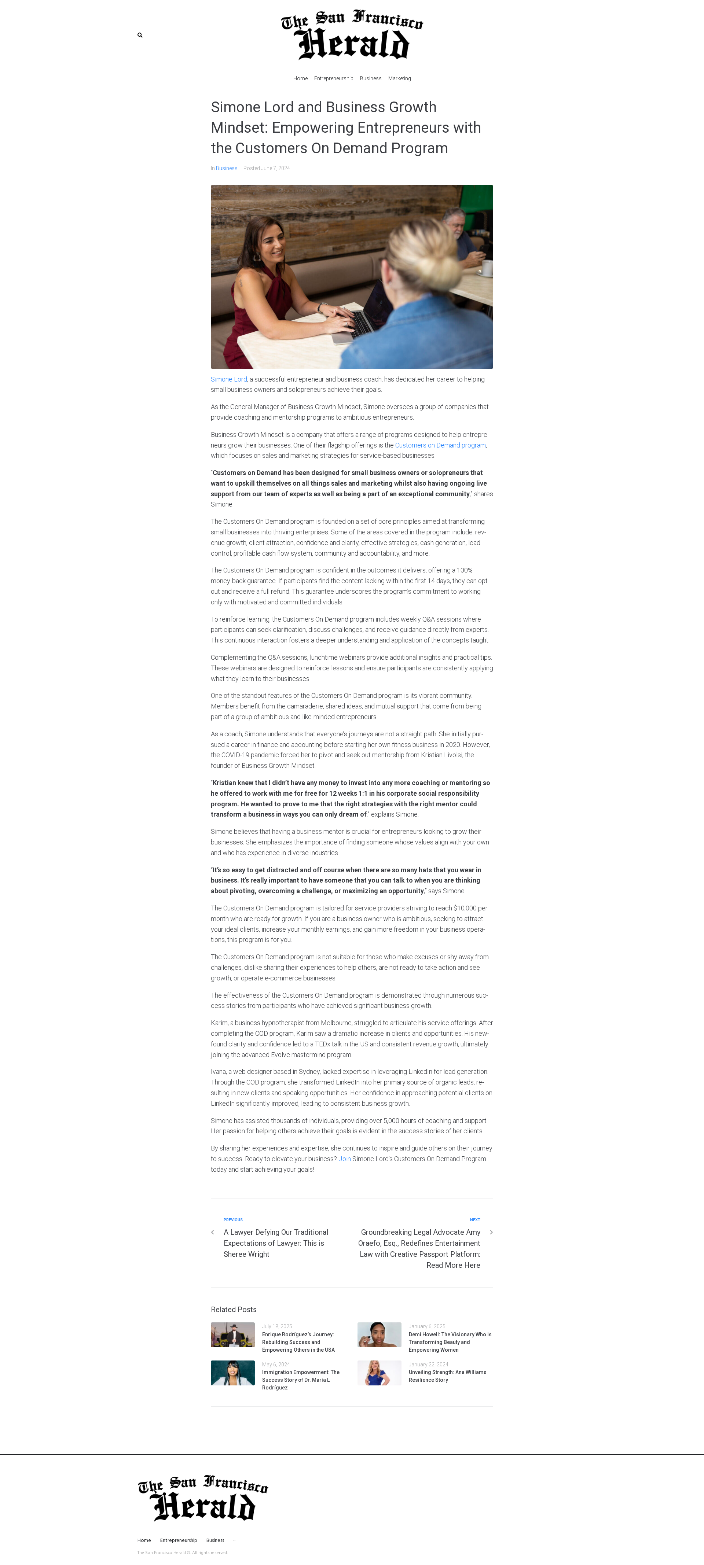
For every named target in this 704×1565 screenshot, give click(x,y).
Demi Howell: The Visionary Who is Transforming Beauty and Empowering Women (450, 1342)
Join (344, 1159)
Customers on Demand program (440, 445)
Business (227, 168)
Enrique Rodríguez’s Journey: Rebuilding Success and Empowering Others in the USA (298, 1342)
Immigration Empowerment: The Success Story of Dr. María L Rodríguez (301, 1380)
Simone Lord (229, 379)
